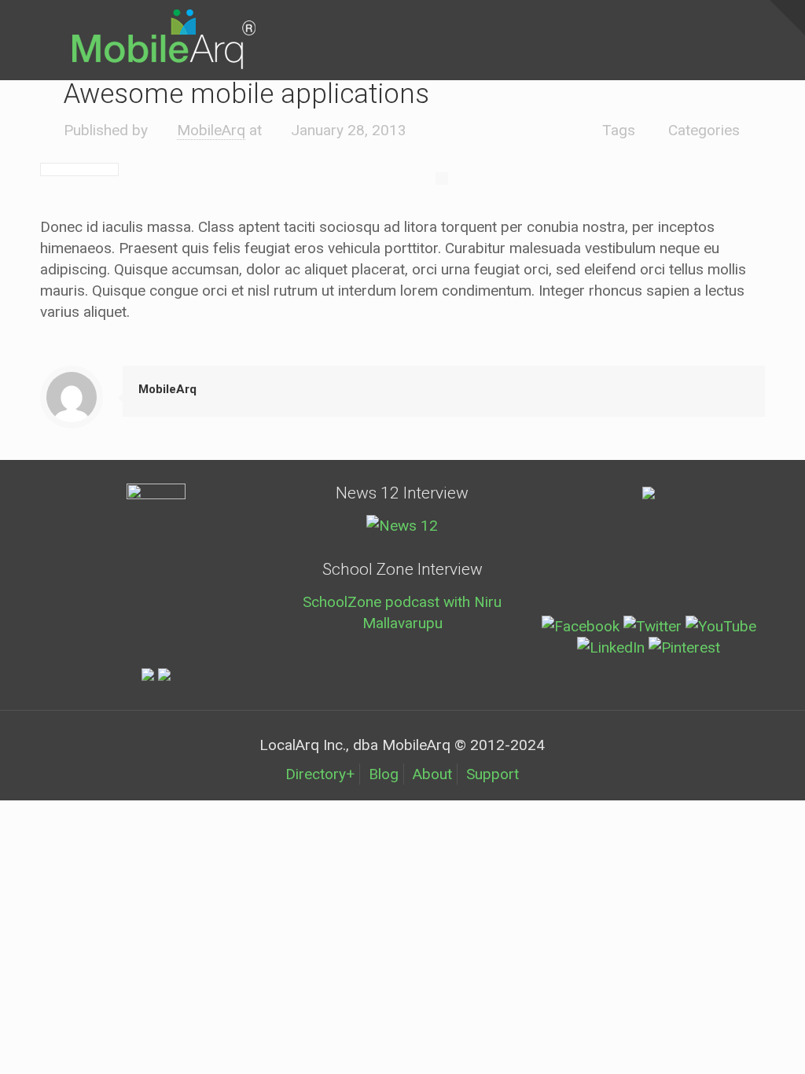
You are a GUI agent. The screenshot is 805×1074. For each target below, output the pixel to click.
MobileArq (211, 130)
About (432, 774)
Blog (384, 774)
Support (492, 774)
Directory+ (320, 774)
